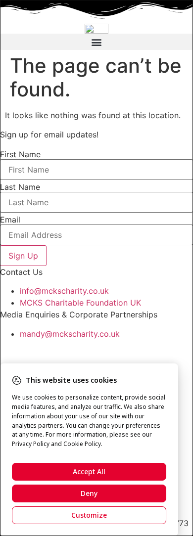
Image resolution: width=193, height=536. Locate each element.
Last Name (20, 187)
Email (10, 219)
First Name (20, 154)
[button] (96, 42)
